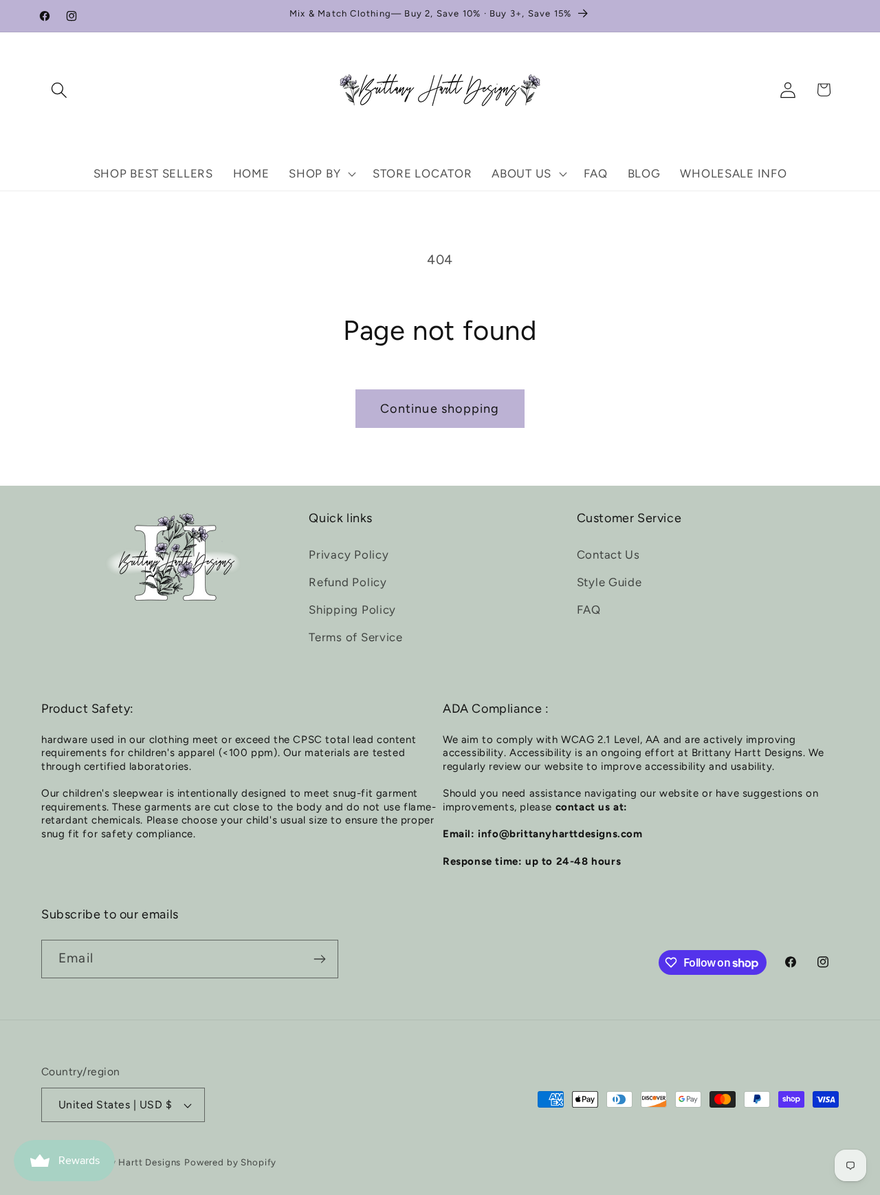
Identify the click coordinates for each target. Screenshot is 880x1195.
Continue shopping (439, 408)
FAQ (589, 609)
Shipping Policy (352, 609)
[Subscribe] (319, 959)
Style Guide (609, 582)
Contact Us (608, 554)
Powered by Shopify (230, 1161)
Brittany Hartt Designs (130, 1161)
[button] (59, 90)
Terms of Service (356, 637)
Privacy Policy (348, 554)
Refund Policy (347, 582)
